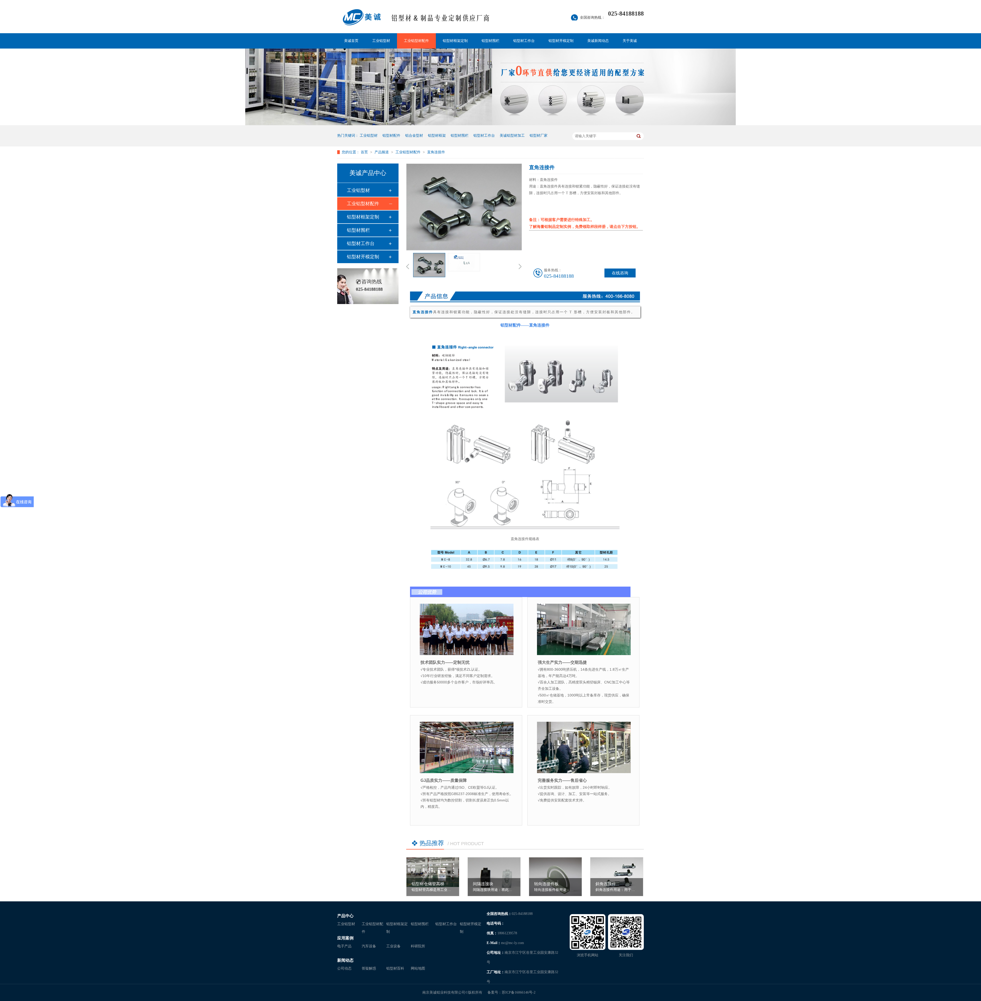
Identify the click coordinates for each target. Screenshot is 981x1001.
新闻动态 (345, 960)
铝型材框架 (437, 135)
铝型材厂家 (538, 135)
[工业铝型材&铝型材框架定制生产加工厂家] (440, 20)
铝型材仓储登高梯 (428, 884)
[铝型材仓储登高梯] (432, 872)
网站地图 (418, 968)
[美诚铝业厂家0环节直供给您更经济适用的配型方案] (490, 124)
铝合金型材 (414, 135)
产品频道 (382, 152)
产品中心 (345, 916)
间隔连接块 (483, 884)
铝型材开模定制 (561, 41)
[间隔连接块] (494, 877)
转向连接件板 (546, 884)
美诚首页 (351, 41)
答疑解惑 (369, 968)
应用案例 (345, 938)
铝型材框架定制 (455, 41)
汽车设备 (369, 946)
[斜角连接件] (616, 877)
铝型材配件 (391, 135)
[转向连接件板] (555, 877)
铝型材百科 (395, 968)
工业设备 (393, 946)
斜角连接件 (605, 884)
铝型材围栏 (490, 41)
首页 (365, 152)
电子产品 (344, 946)
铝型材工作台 (524, 41)
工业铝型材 (381, 41)
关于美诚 (630, 41)
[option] (429, 266)
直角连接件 (436, 152)
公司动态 (344, 968)
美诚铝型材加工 (512, 135)
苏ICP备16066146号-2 (518, 992)
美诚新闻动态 (598, 41)
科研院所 (418, 946)
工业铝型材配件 (416, 41)
